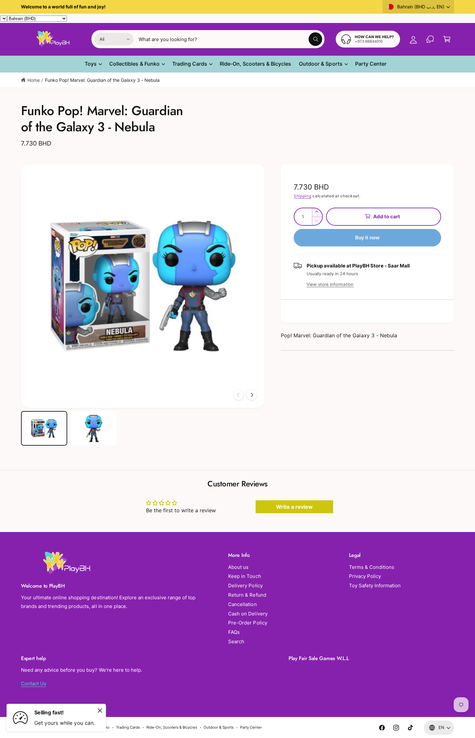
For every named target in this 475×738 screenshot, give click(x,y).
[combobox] (230, 39)
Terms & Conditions (371, 567)
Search (236, 641)
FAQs (234, 632)
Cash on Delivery (247, 614)
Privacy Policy (365, 576)
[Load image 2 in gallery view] (93, 428)
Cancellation (242, 604)
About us (238, 567)
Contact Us (33, 683)
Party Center (251, 727)
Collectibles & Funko (134, 63)
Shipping (302, 195)
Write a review (294, 507)
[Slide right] (252, 395)
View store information (330, 284)
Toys (91, 63)
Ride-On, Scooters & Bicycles (171, 727)
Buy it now (367, 237)
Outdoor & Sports (320, 63)
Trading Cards (189, 63)
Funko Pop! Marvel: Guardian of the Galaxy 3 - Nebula (102, 80)
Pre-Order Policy (247, 623)
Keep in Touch (244, 576)
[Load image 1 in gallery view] (44, 428)
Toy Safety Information (375, 585)
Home (33, 80)
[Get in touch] (430, 39)
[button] (446, 39)
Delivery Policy (245, 585)
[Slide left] (238, 395)
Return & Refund (247, 595)
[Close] (99, 710)
